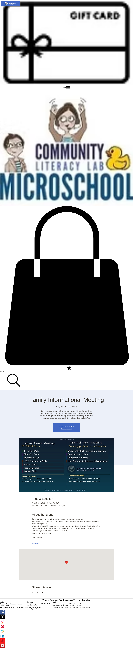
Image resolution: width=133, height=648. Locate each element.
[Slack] (66, 631)
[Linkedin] (66, 636)
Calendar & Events (13, 607)
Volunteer (13, 604)
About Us (23, 607)
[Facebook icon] (66, 612)
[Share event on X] (38, 592)
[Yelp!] (66, 640)
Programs (3, 607)
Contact (20, 604)
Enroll (7, 604)
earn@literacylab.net (33, 604)
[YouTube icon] (66, 645)
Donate (2, 604)
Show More (36, 543)
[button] (66, 286)
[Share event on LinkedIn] (42, 592)
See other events (66, 429)
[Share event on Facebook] (33, 592)
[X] (66, 617)
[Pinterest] (66, 626)
